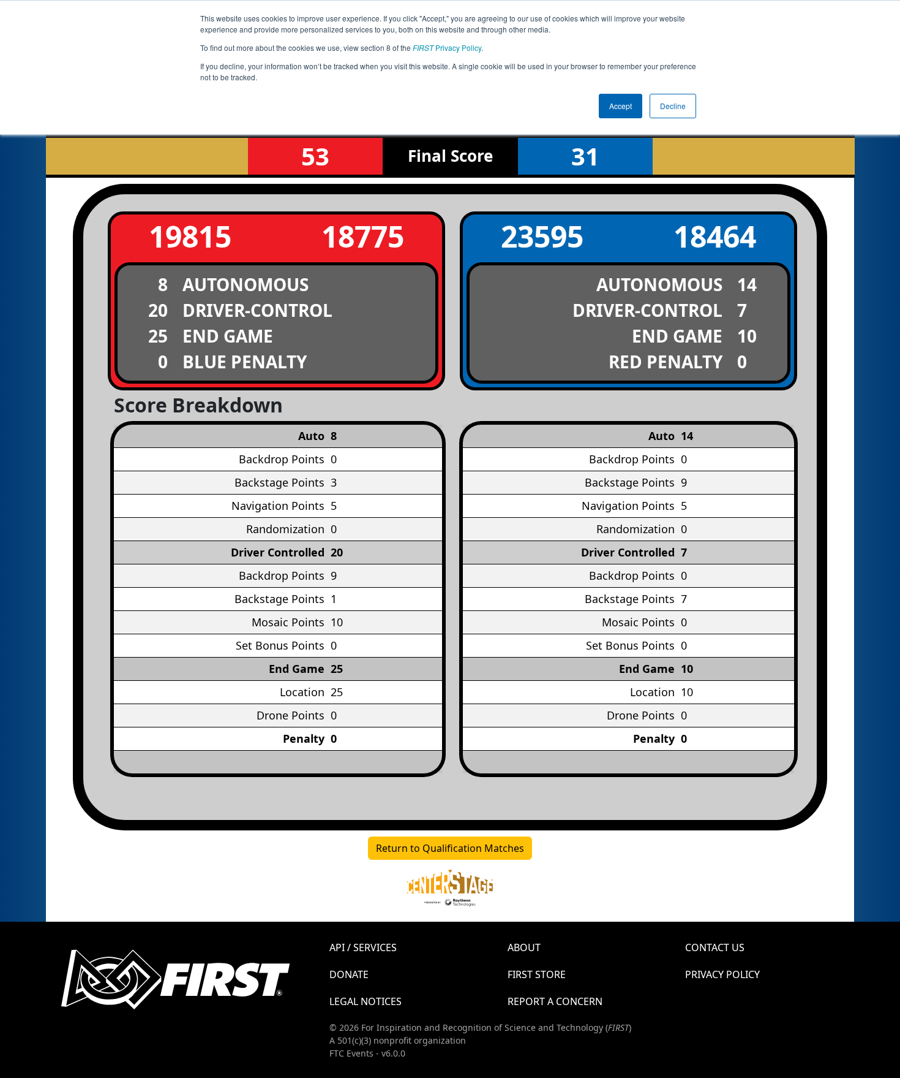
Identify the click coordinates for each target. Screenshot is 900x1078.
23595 (542, 236)
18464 (714, 236)
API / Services (363, 947)
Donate (349, 974)
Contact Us (714, 947)
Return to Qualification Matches (450, 848)
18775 (362, 236)
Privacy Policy (447, 47)
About (524, 947)
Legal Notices (365, 1001)
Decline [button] (673, 106)
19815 (190, 236)
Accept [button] (620, 106)
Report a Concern (555, 1001)
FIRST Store (537, 974)
